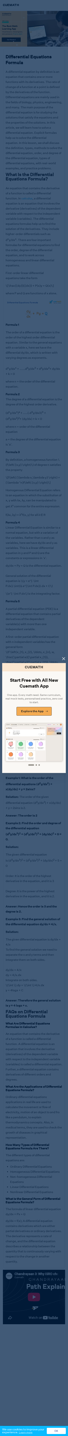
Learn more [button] (25, 1432)
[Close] (64, 659)
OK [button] (56, 1431)
